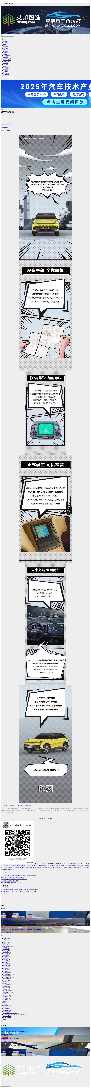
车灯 (4, 1007)
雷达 (4, 1019)
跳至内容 (3, 1)
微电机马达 (6, 965)
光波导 (9, 867)
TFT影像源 (33, 865)
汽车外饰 (5, 57)
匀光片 (13, 867)
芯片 (48, 865)
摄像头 (5, 45)
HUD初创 (28, 865)
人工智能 (5, 952)
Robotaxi (5, 947)
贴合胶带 (45, 867)
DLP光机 (39, 865)
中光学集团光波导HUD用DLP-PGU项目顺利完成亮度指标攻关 (16, 914)
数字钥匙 (5, 969)
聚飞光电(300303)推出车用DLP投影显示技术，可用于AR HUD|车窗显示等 (19, 889)
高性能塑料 (22, 867)
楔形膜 (60, 867)
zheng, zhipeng (10, 917)
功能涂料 (30, 867)
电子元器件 (52, 865)
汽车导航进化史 (27, 805)
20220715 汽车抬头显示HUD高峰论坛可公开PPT (13, 877)
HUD (4, 44)
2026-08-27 (3, 1034)
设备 (9, 869)
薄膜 (27, 867)
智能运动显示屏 (7, 977)
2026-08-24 (3, 1041)
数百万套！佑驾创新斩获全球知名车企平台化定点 (13, 1031)
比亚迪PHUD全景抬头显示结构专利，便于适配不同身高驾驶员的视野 (18, 922)
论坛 (4, 1002)
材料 (4, 981)
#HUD (8, 130)
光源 (57, 865)
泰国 (4, 993)
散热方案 (40, 867)
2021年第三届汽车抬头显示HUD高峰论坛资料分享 (14, 879)
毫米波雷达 (6, 984)
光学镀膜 (81, 865)
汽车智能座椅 (6, 55)
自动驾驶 (14, 865)
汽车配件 (63, 865)
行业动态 (5, 996)
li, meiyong (5, 127)
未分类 (5, 980)
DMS (4, 942)
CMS (4, 49)
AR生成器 (69, 867)
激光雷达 (5, 51)
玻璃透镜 (71, 865)
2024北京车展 (6, 61)
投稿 (4, 66)
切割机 (83, 867)
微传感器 (5, 961)
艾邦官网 (5, 72)
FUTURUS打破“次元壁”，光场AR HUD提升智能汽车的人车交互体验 (18, 891)
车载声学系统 (6, 1008)
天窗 (4, 958)
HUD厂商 (23, 865)
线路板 (67, 865)
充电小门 (5, 955)
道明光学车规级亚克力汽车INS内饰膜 (10, 1038)
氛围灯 (5, 54)
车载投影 (5, 919)
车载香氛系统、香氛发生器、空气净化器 (13, 1014)
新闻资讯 (5, 41)
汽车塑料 (5, 987)
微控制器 (5, 963)
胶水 (49, 867)
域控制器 (5, 956)
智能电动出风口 (7, 974)
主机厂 (10, 865)
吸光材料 (35, 867)
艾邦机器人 (6, 75)
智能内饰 (5, 46)
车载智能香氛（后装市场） (10, 1013)
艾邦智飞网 (6, 73)
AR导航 (74, 867)
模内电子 (5, 983)
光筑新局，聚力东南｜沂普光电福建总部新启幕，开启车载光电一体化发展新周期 (21, 929)
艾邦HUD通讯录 (42, 863)
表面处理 (5, 999)
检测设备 (5, 869)
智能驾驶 (5, 978)
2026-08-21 (3, 1055)
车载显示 (5, 42)
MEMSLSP (44, 865)
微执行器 (5, 962)
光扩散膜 (17, 867)
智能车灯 (5, 52)
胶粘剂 (52, 867)
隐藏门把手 (6, 1017)
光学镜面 (76, 865)
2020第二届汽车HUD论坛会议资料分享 (11, 882)
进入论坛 (5, 64)
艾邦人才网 (6, 67)
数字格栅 (8, 58)
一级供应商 (6, 949)
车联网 (18, 865)
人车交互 (5, 63)
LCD (59, 865)
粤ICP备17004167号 (5, 1086)
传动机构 (64, 867)
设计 (4, 1004)
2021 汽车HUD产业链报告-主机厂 (9, 881)
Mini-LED (5, 944)
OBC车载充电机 (7, 946)
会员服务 (5, 69)
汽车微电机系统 (7, 990)
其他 (11, 869)
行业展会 (5, 998)
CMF (4, 939)
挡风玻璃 (56, 867)
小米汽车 (5, 959)
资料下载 (5, 70)
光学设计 (5, 867)
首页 (4, 39)
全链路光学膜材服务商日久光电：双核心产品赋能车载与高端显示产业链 (19, 1045)
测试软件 (79, 867)
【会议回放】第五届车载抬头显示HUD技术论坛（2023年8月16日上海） (19, 875)
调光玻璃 (5, 48)
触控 (4, 1001)
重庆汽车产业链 (7, 60)
